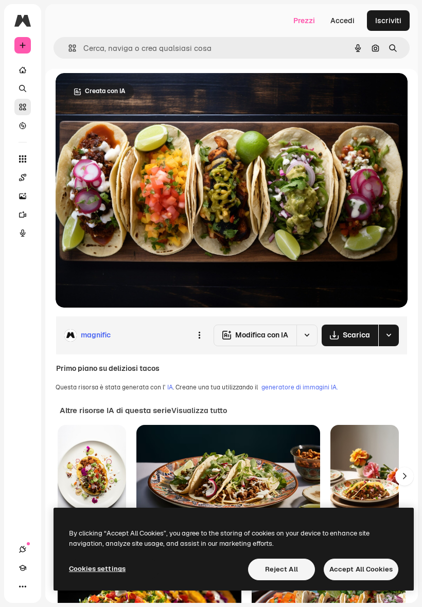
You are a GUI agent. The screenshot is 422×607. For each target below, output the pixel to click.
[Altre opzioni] (199, 335)
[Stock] (22, 107)
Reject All (281, 569)
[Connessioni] (22, 549)
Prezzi (304, 20)
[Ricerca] (22, 88)
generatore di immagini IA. (299, 387)
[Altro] (22, 586)
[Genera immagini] (22, 196)
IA (170, 387)
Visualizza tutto (199, 410)
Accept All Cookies (361, 569)
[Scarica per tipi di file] (388, 335)
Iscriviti (388, 20)
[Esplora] (22, 125)
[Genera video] (22, 214)
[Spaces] (22, 177)
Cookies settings (97, 568)
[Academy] (22, 568)
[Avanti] (404, 476)
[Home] (22, 70)
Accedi (342, 20)
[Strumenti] (22, 159)
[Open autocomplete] (68, 48)
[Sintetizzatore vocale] (22, 233)
